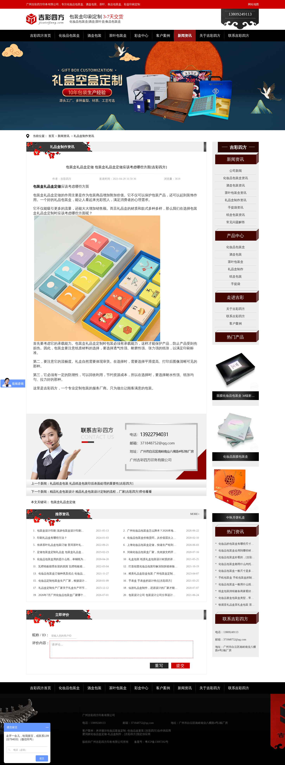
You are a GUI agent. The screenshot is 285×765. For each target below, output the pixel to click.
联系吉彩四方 (238, 36)
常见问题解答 (235, 222)
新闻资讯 (185, 36)
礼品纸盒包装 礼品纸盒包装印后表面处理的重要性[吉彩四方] (91, 483)
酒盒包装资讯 (235, 185)
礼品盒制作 (235, 269)
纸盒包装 (235, 276)
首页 (51, 136)
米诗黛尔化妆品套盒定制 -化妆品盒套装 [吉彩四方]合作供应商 (133, 730)
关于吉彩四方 (210, 36)
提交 (180, 665)
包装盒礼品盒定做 (63, 502)
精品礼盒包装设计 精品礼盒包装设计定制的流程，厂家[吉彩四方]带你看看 (101, 491)
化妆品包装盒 (69, 36)
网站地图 (253, 4)
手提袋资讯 (235, 207)
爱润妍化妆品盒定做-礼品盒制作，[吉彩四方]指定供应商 (116, 734)
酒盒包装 (94, 36)
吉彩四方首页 (40, 36)
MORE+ (195, 514)
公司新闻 (235, 170)
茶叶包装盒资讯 (235, 192)
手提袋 (235, 283)
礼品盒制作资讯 (84, 136)
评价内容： (41, 643)
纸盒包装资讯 (235, 214)
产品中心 (235, 235)
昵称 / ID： (40, 635)
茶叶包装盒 (118, 36)
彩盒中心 (141, 36)
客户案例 (163, 36)
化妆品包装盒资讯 (235, 178)
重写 (159, 665)
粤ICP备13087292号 (156, 741)
